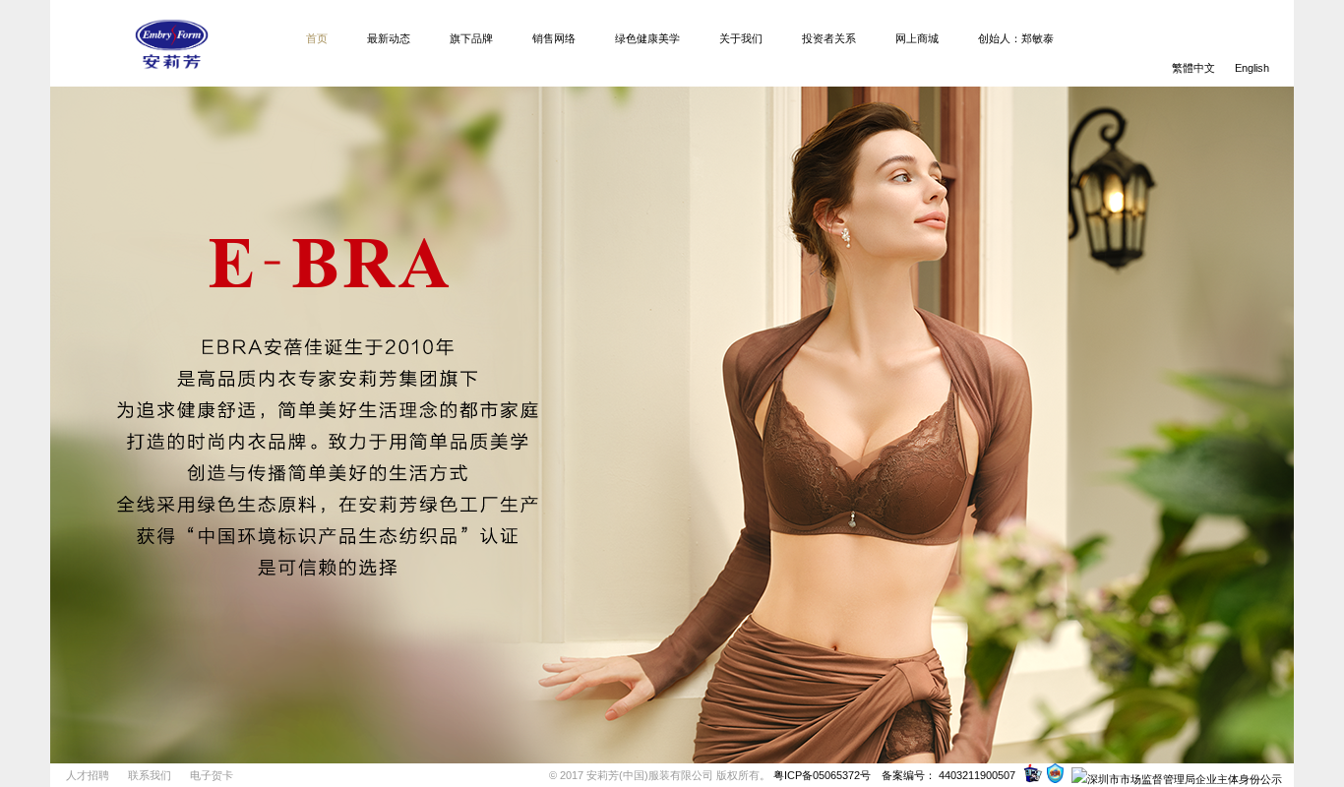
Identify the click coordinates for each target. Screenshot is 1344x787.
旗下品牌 (471, 38)
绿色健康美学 (647, 38)
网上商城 (917, 38)
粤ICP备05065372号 (822, 775)
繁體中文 (1193, 68)
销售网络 (554, 38)
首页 (317, 38)
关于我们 (741, 38)
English (1252, 68)
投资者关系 (829, 38)
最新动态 (388, 38)
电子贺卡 (211, 775)
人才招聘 (87, 775)
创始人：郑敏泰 (1016, 38)
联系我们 (149, 775)
